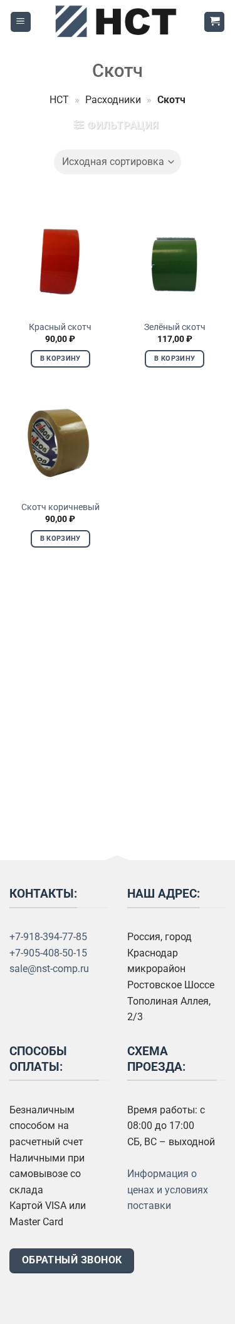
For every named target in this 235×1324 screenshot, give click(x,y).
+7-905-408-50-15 (48, 953)
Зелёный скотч (175, 327)
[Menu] (21, 22)
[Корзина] (214, 22)
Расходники (113, 100)
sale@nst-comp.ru (49, 969)
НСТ (59, 100)
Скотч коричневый (60, 507)
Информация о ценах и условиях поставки (167, 1189)
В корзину (60, 358)
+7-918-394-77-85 (48, 937)
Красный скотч (60, 327)
